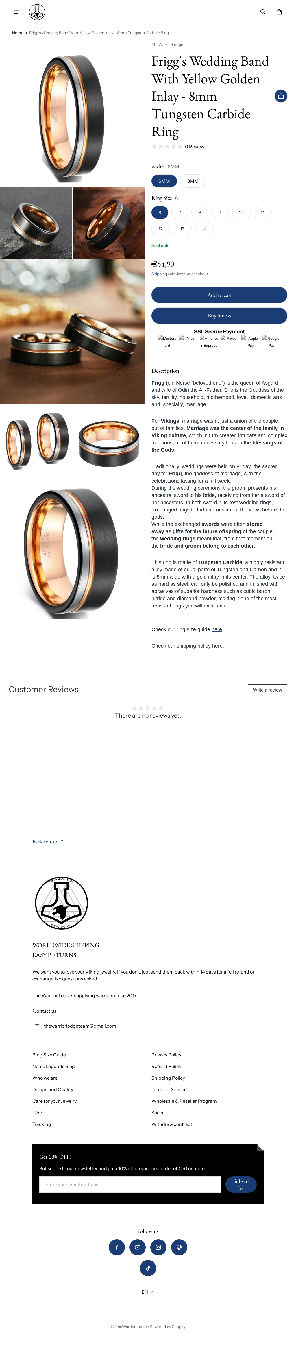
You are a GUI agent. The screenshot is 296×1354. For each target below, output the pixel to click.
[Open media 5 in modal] (36, 440)
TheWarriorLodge (131, 1326)
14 (204, 229)
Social (157, 1112)
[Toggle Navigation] (17, 12)
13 (182, 229)
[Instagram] (158, 1247)
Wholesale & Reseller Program (184, 1101)
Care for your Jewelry (54, 1101)
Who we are (45, 1078)
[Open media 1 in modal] (72, 114)
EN (145, 1292)
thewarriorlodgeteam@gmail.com (80, 1026)
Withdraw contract (171, 1124)
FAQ (37, 1112)
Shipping (159, 273)
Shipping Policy (168, 1078)
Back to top (44, 841)
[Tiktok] (148, 1268)
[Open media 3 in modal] (109, 223)
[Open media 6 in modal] (109, 440)
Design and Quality (52, 1089)
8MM (193, 181)
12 (160, 229)
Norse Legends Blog (53, 1066)
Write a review (267, 690)
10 (241, 212)
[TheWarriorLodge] (37, 12)
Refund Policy (166, 1066)
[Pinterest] (179, 1247)
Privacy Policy (166, 1055)
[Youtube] (138, 1247)
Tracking (41, 1124)
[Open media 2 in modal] (36, 223)
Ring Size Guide (49, 1055)
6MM (164, 181)
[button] (263, 12)
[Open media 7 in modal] (72, 549)
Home (17, 32)
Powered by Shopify (168, 1326)
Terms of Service (169, 1089)
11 (262, 212)
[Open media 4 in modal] (72, 331)
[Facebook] (117, 1247)
